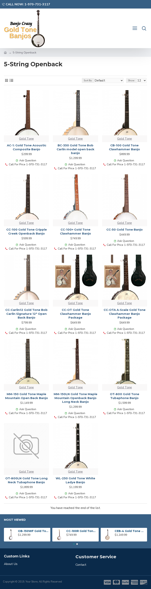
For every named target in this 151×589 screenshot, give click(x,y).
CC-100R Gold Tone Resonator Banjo (82, 531)
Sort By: (88, 80)
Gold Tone (26, 138)
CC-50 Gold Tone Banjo (124, 229)
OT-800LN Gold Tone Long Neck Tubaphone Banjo (26, 480)
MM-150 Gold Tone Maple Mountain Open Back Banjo (26, 396)
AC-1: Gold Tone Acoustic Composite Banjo (26, 147)
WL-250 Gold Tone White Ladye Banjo (75, 480)
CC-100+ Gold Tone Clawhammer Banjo (75, 231)
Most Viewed (15, 520)
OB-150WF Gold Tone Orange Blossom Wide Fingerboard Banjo (33, 531)
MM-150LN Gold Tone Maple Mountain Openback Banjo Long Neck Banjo (75, 398)
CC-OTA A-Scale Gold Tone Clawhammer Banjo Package (124, 313)
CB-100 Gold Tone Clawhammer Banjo (124, 147)
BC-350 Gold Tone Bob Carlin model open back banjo (75, 149)
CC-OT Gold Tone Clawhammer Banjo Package (75, 313)
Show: (131, 80)
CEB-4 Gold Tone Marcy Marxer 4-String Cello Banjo (130, 531)
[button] (74, 544)
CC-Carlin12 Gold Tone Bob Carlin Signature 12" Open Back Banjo (26, 313)
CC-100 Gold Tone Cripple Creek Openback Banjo (26, 231)
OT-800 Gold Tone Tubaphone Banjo (124, 396)
